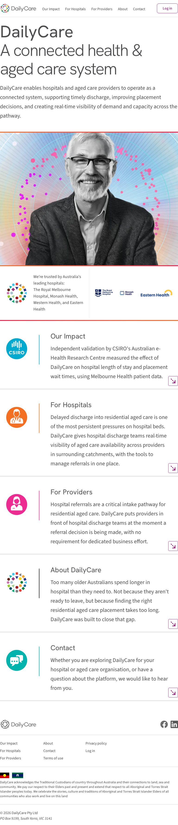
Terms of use (53, 758)
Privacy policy (96, 743)
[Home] (18, 8)
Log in (167, 8)
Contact (139, 9)
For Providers (101, 9)
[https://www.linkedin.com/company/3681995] (174, 724)
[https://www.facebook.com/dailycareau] (164, 724)
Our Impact (51, 9)
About (122, 9)
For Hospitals (75, 9)
